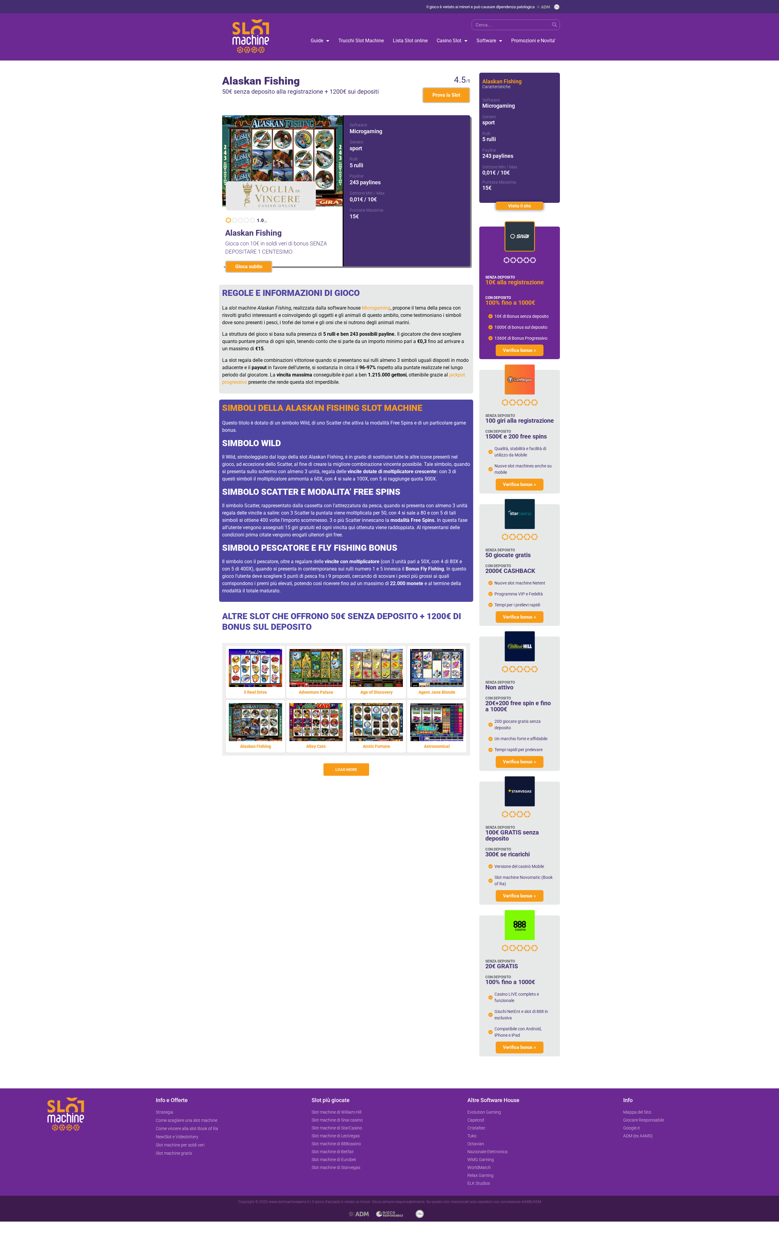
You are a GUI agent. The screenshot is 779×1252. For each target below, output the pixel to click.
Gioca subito (248, 266)
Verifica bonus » (519, 350)
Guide (317, 40)
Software (486, 40)
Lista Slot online (410, 40)
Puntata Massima (366, 210)
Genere (356, 142)
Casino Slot (449, 40)
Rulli (354, 159)
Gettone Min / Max (367, 193)
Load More (346, 769)
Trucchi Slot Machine (361, 40)
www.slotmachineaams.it (289, 1202)
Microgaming (376, 308)
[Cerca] (554, 25)
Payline (356, 176)
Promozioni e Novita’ (533, 40)
